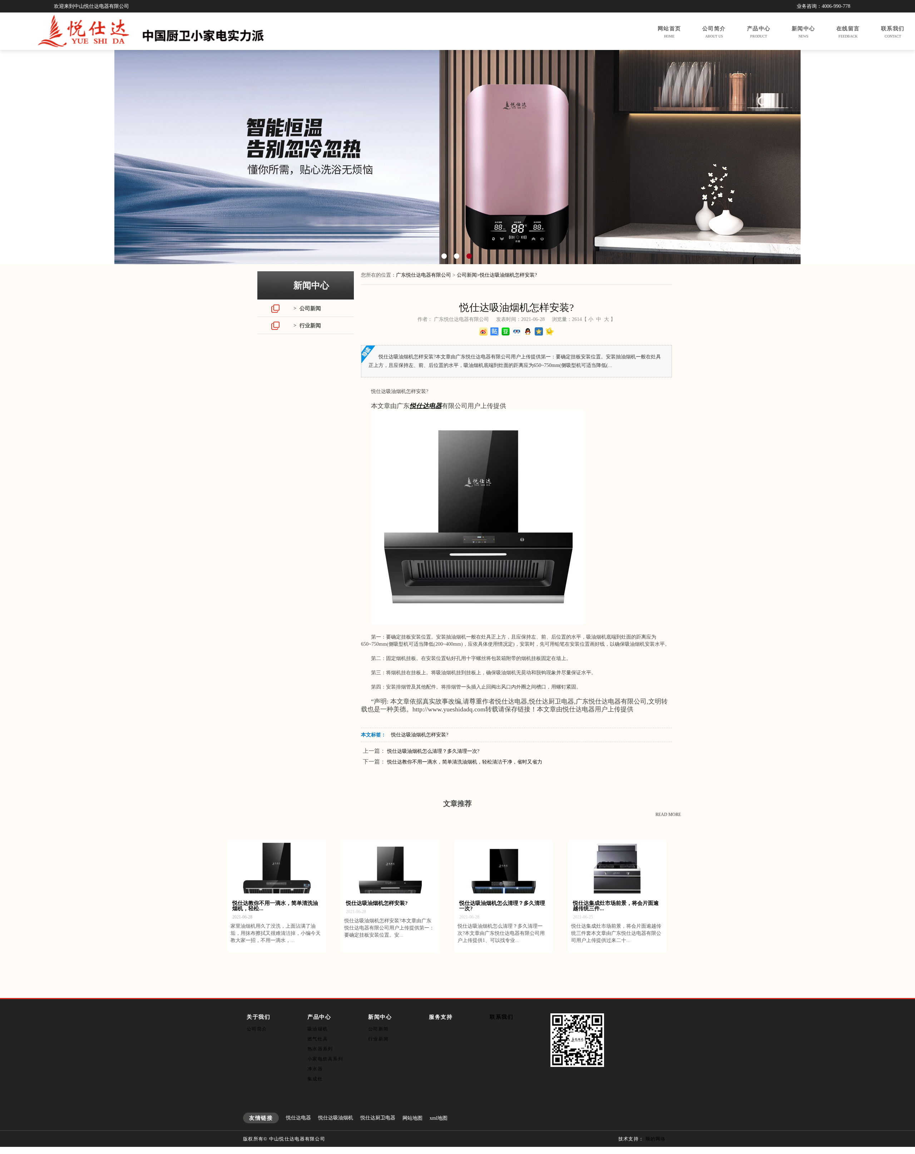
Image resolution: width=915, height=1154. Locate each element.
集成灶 (315, 1079)
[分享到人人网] (517, 331)
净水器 (315, 1069)
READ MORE (668, 814)
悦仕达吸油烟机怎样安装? (419, 734)
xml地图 (438, 1118)
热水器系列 (320, 1049)
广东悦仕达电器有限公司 (423, 275)
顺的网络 (656, 1139)
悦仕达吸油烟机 (335, 1117)
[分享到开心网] (550, 331)
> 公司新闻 (307, 308)
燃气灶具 (317, 1039)
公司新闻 (378, 1029)
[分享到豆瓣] (505, 331)
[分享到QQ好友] (528, 331)
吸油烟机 (317, 1029)
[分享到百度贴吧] (494, 331)
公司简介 (257, 1029)
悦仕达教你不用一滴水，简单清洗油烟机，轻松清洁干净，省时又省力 (464, 762)
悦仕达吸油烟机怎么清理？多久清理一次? (433, 751)
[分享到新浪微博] (483, 331)
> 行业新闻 (307, 325)
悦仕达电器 (298, 1117)
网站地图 (412, 1118)
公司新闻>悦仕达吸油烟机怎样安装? (497, 275)
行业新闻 (378, 1039)
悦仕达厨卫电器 (377, 1117)
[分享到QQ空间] (539, 331)
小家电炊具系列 (325, 1059)
